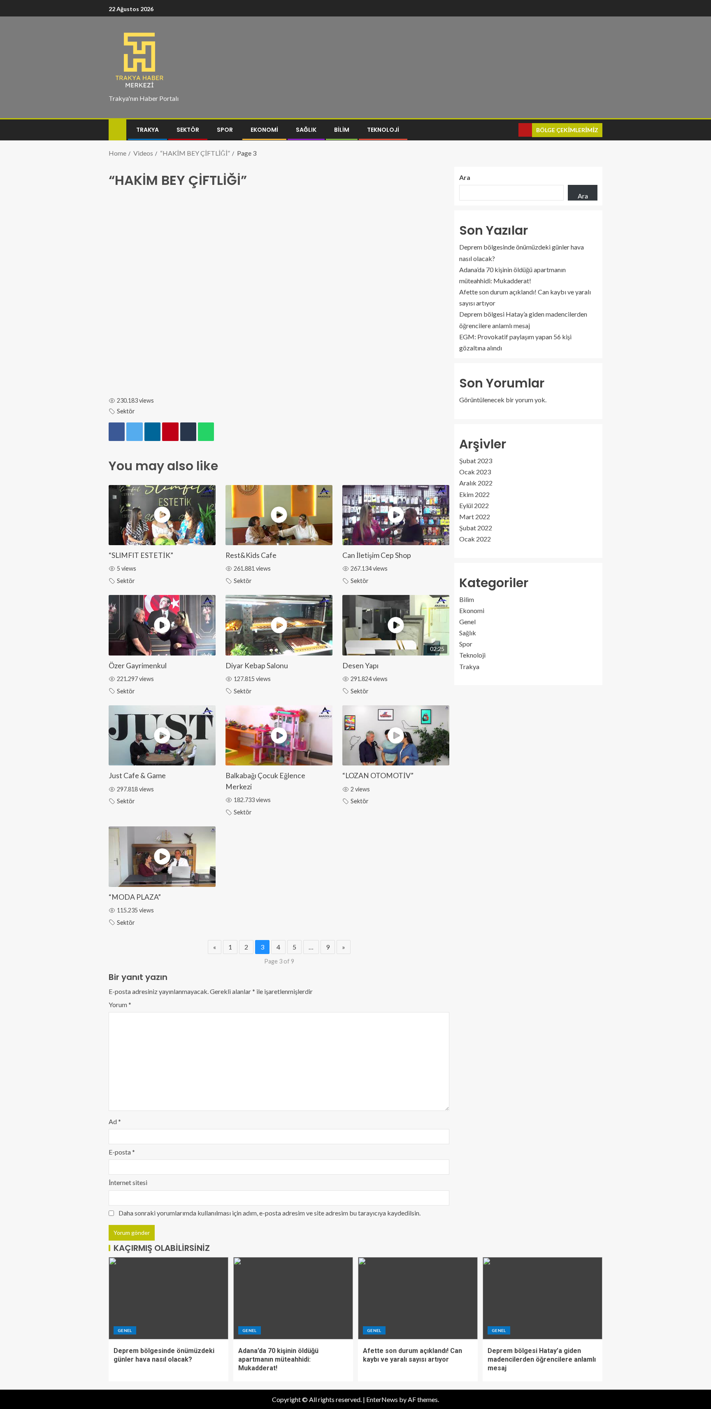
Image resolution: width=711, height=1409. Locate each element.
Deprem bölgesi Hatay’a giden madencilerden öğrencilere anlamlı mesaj (542, 1359)
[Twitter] (134, 431)
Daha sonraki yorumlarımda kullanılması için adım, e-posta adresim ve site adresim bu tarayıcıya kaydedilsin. (269, 1213)
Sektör (188, 130)
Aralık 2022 (476, 483)
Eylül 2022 (474, 505)
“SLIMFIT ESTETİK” (141, 555)
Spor (225, 130)
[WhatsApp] (206, 431)
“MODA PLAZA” (135, 897)
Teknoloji (383, 130)
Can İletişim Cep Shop (376, 555)
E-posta (122, 1152)
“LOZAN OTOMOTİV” (378, 775)
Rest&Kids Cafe (250, 555)
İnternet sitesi (128, 1182)
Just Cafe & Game (137, 775)
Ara (464, 177)
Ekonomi (264, 130)
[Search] (511, 130)
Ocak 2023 (475, 472)
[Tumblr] (188, 431)
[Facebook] (117, 431)
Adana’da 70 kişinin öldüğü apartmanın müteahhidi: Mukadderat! (278, 1359)
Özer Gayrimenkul (138, 665)
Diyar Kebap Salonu (256, 665)
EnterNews (382, 1399)
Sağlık (306, 130)
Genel (467, 621)
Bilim (341, 130)
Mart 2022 (474, 516)
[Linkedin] (152, 431)
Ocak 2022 (475, 539)
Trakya (147, 130)
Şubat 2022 (475, 528)
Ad (115, 1121)
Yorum (120, 1004)
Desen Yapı (360, 665)
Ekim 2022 (474, 494)
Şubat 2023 (475, 460)
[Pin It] (170, 431)
